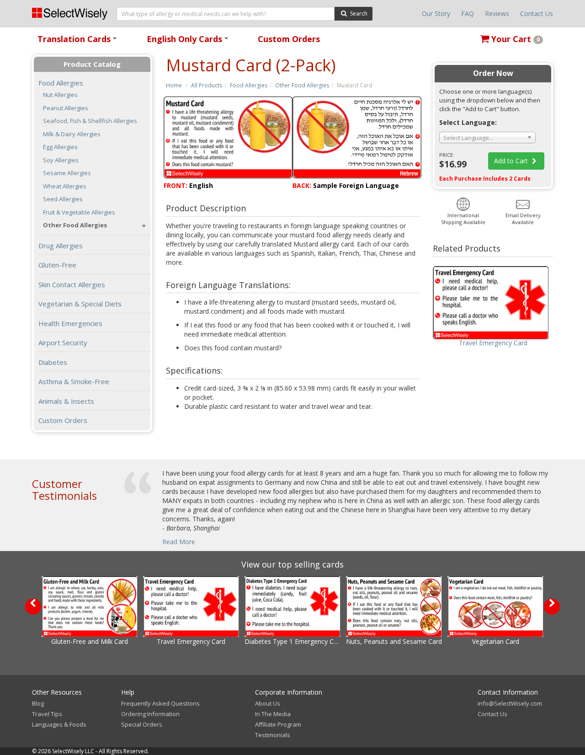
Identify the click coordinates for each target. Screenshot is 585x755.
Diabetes (52, 362)
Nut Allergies (60, 95)
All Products (206, 85)
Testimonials (272, 735)
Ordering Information (150, 714)
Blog (38, 703)
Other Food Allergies (302, 85)
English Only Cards (189, 41)
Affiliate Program (278, 724)
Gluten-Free (57, 264)
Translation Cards (78, 41)
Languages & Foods (59, 724)
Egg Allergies (60, 147)
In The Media (273, 714)
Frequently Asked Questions (160, 703)
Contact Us (536, 13)
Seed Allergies (63, 199)
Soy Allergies (61, 160)
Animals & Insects (66, 401)
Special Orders (141, 724)
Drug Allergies (60, 245)
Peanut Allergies (65, 108)
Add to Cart (512, 160)
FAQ (467, 13)
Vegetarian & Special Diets (80, 303)
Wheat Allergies (64, 186)
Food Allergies (248, 85)
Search (358, 13)
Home (174, 85)
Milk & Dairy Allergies (72, 134)
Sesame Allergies (67, 173)
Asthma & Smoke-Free (73, 381)
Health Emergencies (70, 323)
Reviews (497, 13)
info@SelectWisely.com (510, 703)
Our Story (436, 13)
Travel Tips (47, 714)
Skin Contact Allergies (71, 284)
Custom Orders (289, 38)
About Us (267, 703)
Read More (178, 541)
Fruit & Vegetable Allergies (79, 212)
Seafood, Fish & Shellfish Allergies (90, 121)
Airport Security (62, 342)
